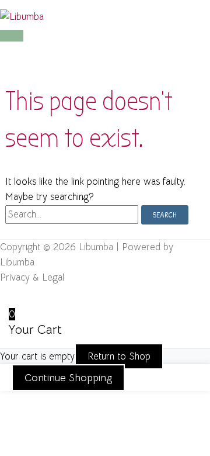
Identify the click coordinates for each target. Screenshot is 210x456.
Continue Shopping (68, 377)
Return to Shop (119, 356)
